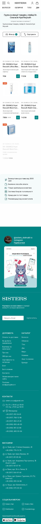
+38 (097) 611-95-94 (13, 457)
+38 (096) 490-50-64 (14, 431)
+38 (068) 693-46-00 (14, 424)
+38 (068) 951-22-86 (13, 428)
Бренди (25, 363)
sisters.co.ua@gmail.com (15, 401)
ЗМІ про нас (6, 356)
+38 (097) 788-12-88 (14, 418)
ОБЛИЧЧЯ (19, 8)
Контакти (5, 373)
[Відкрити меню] (3, 3)
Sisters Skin (29, 504)
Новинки (25, 355)
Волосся (25, 337)
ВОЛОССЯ (6, 8)
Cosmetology (30, 509)
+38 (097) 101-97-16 (12, 466)
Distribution (9, 509)
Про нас (5, 353)
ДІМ (37, 8)
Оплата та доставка (10, 337)
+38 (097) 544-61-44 (13, 472)
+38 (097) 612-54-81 (13, 414)
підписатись (32, 318)
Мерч (24, 352)
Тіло (23, 344)
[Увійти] (32, 3)
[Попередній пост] (7, 267)
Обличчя (25, 341)
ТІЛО (29, 8)
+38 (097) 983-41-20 (13, 421)
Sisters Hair (9, 504)
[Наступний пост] (34, 267)
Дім (23, 348)
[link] (37, 3)
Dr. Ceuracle (7, 61)
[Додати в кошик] (18, 76)
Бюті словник (7, 369)
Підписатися (19, 243)
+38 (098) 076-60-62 (13, 488)
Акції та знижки (27, 359)
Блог (4, 366)
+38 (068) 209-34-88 (13, 481)
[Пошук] (8, 3)
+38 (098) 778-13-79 (13, 450)
